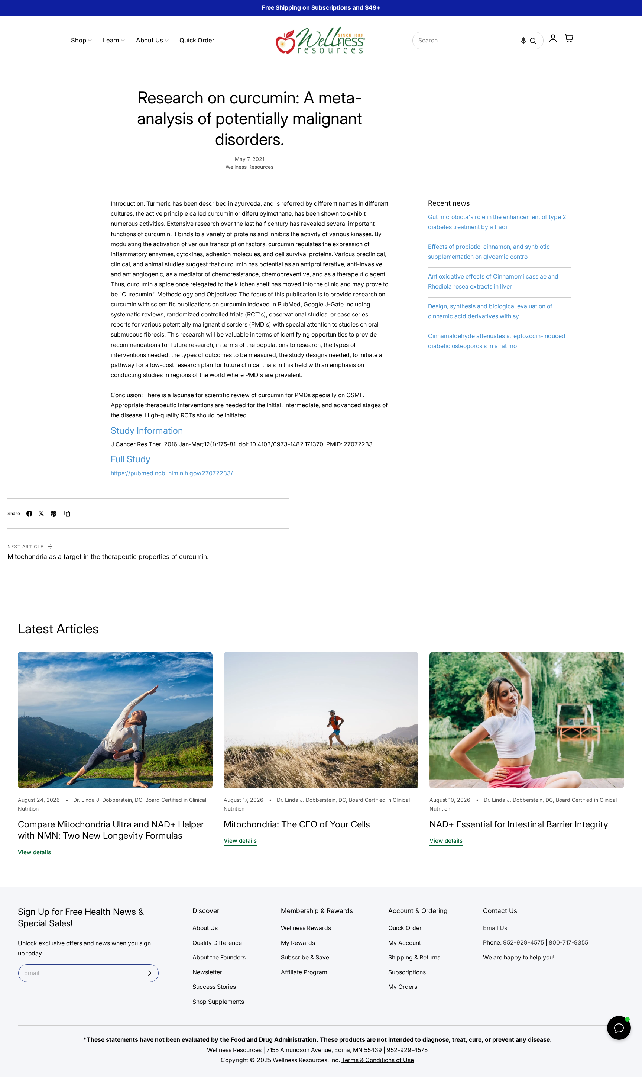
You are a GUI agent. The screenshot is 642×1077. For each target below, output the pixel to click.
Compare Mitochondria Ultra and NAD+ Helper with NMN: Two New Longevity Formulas (111, 830)
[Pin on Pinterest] (53, 513)
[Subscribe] (149, 973)
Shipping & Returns (414, 957)
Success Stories (214, 986)
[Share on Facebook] (29, 513)
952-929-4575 (523, 942)
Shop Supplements (218, 1001)
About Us (205, 928)
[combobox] (478, 40)
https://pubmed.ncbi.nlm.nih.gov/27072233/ (172, 473)
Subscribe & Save (305, 957)
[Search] (533, 41)
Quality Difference (217, 942)
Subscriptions (407, 971)
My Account (404, 942)
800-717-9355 (568, 942)
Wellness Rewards (306, 928)
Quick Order (405, 928)
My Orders (402, 986)
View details (34, 852)
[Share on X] (41, 513)
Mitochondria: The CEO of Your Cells (297, 824)
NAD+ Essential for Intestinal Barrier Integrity (518, 824)
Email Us (495, 928)
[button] (523, 40)
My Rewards (298, 942)
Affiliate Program (304, 971)
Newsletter (207, 971)
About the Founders (219, 957)
